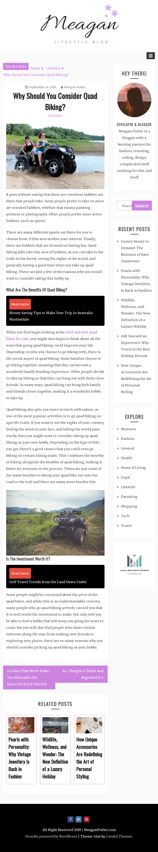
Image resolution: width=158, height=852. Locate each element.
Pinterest (87, 819)
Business (128, 429)
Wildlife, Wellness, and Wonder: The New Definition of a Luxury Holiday (135, 313)
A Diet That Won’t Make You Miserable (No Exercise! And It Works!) (28, 677)
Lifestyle (55, 115)
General (127, 448)
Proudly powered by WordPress (51, 836)
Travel (126, 526)
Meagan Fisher (75, 87)
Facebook (70, 819)
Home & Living (133, 468)
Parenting (129, 497)
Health (126, 458)
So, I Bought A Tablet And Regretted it (82, 674)
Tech (125, 516)
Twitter (79, 819)
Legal (125, 477)
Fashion (127, 439)
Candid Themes (119, 836)
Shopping (129, 506)
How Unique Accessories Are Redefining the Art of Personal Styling (136, 378)
